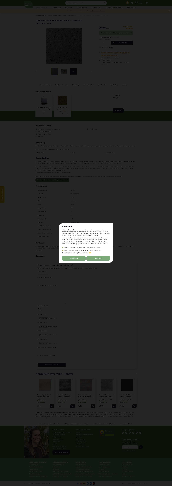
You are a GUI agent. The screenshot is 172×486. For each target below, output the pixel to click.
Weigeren (98, 258)
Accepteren (74, 258)
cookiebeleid (75, 245)
